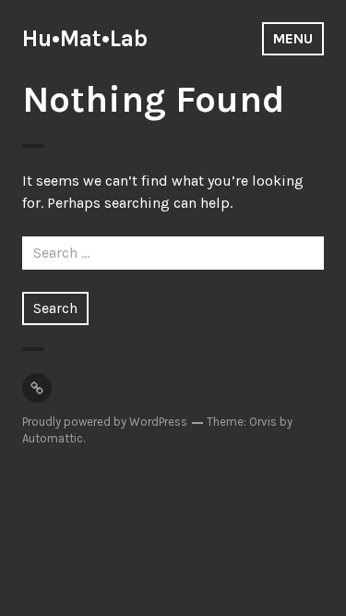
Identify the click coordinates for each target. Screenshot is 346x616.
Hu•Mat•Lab (85, 38)
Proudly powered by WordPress (104, 422)
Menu (293, 38)
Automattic (52, 438)
